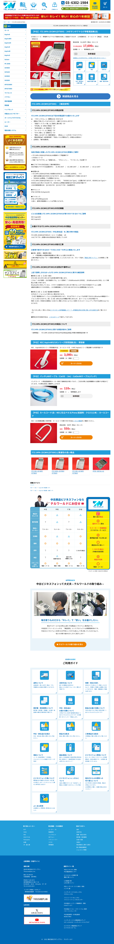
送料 (77, 829)
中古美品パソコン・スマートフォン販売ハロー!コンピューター (75, 910)
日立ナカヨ (27, 837)
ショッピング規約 (81, 850)
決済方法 (78, 832)
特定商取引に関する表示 (83, 845)
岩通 (25, 842)
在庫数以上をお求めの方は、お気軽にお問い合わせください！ (89, 58)
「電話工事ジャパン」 (90, 258)
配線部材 (51, 832)
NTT (25, 829)
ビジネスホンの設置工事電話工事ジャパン (71, 876)
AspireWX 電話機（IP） (45, 487)
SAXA (25, 832)
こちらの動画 (77, 421)
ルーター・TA (52, 829)
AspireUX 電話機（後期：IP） (46, 490)
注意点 (78, 842)
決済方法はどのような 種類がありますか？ (15, 148)
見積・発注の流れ (81, 834)
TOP (5, 22)
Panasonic (27, 839)
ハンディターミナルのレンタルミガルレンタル (73, 893)
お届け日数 (79, 839)
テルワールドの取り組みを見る (71, 644)
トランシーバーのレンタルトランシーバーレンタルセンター (73, 899)
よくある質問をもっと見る (15, 167)
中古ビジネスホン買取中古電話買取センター (70, 870)
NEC (9, 22)
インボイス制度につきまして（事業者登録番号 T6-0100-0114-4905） (36, 890)
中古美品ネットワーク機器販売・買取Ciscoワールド (75, 904)
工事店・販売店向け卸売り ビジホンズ (75, 8)
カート (105, 7)
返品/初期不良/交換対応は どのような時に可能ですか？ (17, 161)
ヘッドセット (52, 834)
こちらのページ (54, 317)
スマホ (50, 842)
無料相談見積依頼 (95, 7)
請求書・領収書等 (81, 837)
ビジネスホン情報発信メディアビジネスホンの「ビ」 (73, 927)
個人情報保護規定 (81, 847)
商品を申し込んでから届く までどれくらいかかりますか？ (16, 154)
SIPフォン (51, 837)
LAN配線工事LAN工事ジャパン (69, 882)
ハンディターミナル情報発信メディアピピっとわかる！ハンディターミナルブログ (76, 921)
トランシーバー (53, 839)
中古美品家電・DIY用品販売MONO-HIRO (72, 915)
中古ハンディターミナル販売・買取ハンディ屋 (74, 887)
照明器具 (51, 845)
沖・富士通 (27, 845)
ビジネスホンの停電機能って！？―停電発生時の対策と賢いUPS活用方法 (74, 310)
